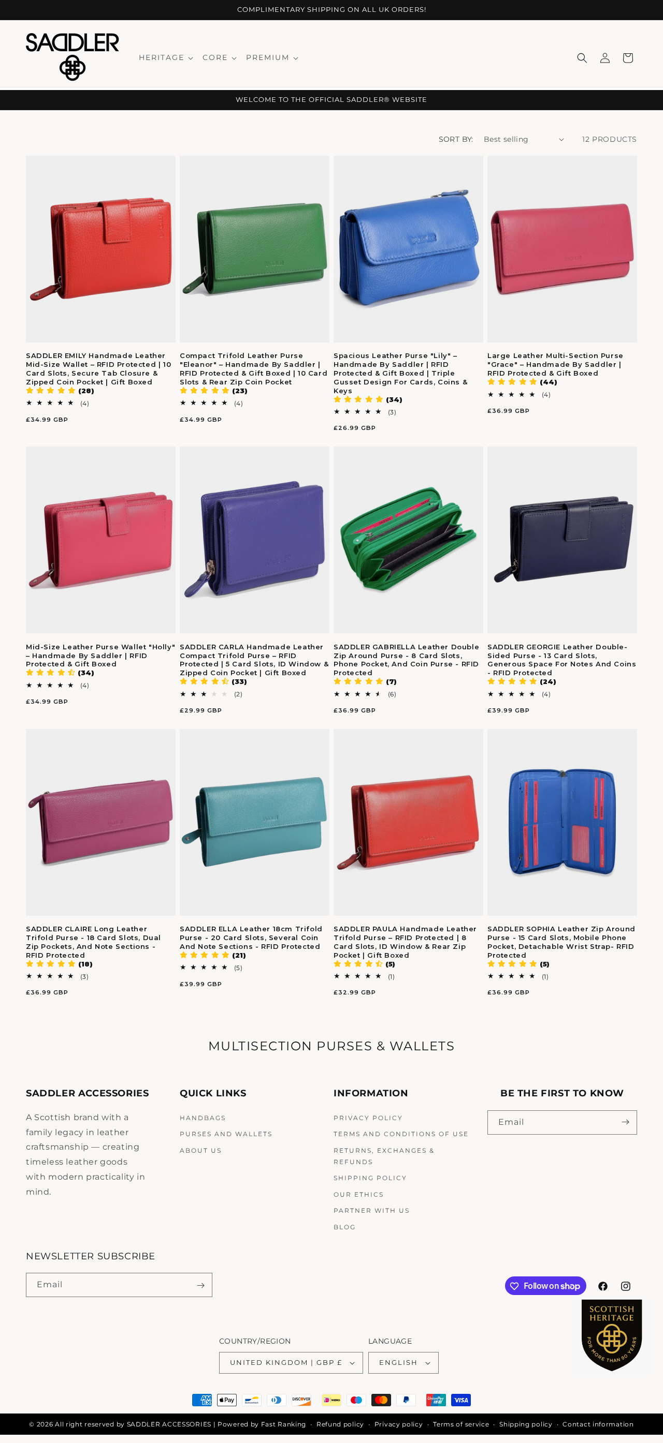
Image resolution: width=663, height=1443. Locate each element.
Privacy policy (398, 1424)
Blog (345, 1227)
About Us (201, 1150)
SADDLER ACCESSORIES (169, 1424)
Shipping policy (526, 1424)
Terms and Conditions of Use (401, 1134)
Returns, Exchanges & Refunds (384, 1156)
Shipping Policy (370, 1178)
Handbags (203, 1117)
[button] (165, 57)
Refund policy (340, 1424)
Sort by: (456, 139)
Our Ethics (359, 1194)
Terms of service (461, 1424)
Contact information (598, 1424)
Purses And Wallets (226, 1134)
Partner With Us (372, 1210)
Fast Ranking (283, 1424)
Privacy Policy (368, 1117)
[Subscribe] (625, 1122)
